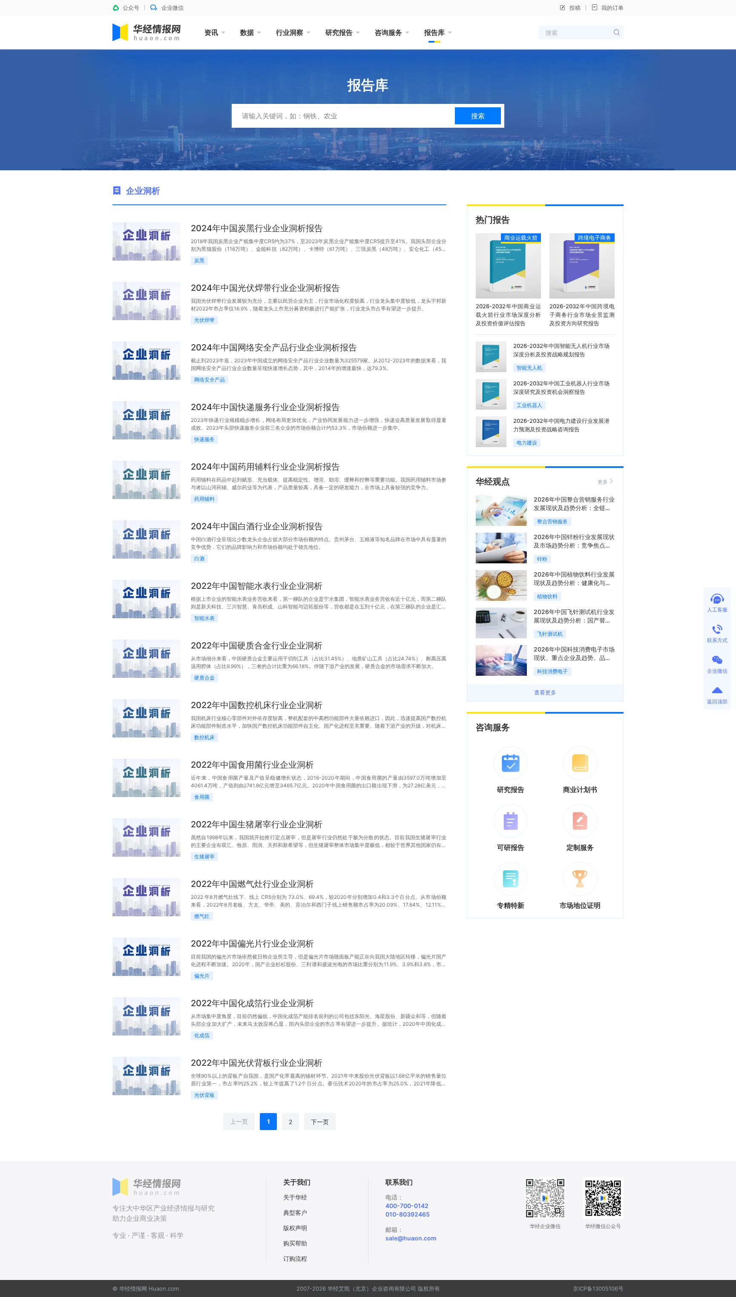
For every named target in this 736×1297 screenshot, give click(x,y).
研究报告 (339, 32)
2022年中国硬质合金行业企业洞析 (256, 645)
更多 (603, 482)
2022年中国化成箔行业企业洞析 (252, 1003)
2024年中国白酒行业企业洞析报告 (257, 526)
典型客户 (295, 1212)
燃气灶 (202, 916)
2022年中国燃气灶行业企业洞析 (252, 884)
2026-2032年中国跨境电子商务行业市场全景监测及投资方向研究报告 (582, 315)
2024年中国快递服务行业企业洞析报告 (265, 407)
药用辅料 (204, 499)
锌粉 (542, 559)
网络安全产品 (209, 379)
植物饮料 (547, 596)
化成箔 (202, 1035)
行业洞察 (289, 32)
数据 (247, 32)
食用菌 (202, 797)
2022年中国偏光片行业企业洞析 (252, 943)
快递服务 (204, 439)
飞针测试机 (550, 634)
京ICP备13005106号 (598, 1288)
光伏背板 (204, 1095)
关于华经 (295, 1197)
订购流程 (295, 1258)
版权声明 (295, 1227)
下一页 (320, 1121)
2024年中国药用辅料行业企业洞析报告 (265, 467)
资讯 (211, 32)
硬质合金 (204, 677)
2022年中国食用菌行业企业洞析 (252, 765)
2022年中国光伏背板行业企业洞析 (256, 1063)
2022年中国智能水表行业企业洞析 (256, 586)
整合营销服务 (552, 521)
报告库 (434, 32)
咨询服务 (388, 32)
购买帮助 (295, 1243)
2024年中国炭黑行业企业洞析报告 (257, 228)
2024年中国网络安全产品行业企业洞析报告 (274, 347)
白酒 (199, 558)
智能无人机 (529, 367)
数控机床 (204, 737)
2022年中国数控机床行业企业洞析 (256, 705)
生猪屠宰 (204, 856)
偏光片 (202, 976)
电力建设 (527, 442)
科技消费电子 (552, 671)
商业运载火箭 (521, 237)
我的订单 (612, 7)
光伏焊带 (204, 320)
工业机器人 (529, 405)
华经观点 (493, 481)
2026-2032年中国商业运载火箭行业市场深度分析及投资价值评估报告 (508, 315)
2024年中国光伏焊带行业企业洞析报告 (265, 288)
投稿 (575, 7)
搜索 (478, 116)
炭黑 (199, 260)
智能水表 (204, 618)
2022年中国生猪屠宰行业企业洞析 (256, 824)
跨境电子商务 (594, 237)
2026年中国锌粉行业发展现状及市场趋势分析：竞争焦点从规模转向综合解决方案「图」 (574, 545)
